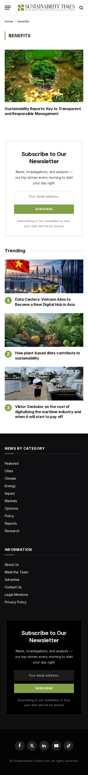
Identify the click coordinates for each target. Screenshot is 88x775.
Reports (11, 523)
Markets (11, 501)
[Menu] (8, 7)
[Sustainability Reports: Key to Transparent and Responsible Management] (44, 76)
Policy (9, 516)
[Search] (80, 7)
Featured (12, 463)
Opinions (11, 508)
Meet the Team (16, 572)
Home (9, 21)
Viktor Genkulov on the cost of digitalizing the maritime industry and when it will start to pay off (48, 411)
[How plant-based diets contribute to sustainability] (44, 330)
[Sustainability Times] (46, 7)
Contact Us (13, 587)
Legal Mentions (16, 595)
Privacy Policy (16, 602)
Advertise (12, 580)
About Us (12, 565)
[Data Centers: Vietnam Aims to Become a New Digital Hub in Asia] (44, 276)
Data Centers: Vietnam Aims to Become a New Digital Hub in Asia (45, 302)
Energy (10, 486)
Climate (10, 478)
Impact (10, 493)
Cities (9, 471)
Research (12, 531)
